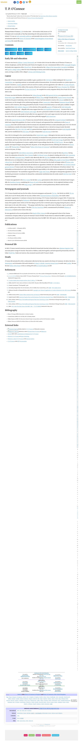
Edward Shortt (58, 691)
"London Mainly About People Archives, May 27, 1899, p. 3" (22, 280)
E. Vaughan (31, 697)
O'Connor (17, 702)
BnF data (29, 713)
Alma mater (61, 50)
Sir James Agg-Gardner (25, 685)
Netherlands (45, 713)
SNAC (27, 720)
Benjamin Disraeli (65, 102)
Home (25, 735)
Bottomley (47, 704)
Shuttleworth (67, 697)
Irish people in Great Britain (61, 160)
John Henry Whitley (12, 23)
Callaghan (60, 702)
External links (28, 53)
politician (28, 36)
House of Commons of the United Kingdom (54, 694)
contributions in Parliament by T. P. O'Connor (28, 334)
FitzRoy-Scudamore (24, 698)
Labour (39, 180)
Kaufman (39, 704)
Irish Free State (47, 131)
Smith (56, 698)
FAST (26, 710)
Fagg (7, 697)
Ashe (57, 697)
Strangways (19, 697)
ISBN (51, 283)
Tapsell (34, 704)
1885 (43, 675)
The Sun (72, 193)
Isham (44, 697)
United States (20, 713)
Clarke (42, 704)
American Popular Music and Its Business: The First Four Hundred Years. (36, 297)
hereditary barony (15, 182)
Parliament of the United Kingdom (41, 673)
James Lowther (11, 21)
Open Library (22, 720)
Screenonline (23, 341)
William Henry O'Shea (57, 675)
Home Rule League (10, 97)
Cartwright (61, 697)
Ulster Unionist (28, 155)
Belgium (60, 713)
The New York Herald (30, 89)
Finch (59, 700)
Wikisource (43, 331)
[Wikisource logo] (13, 331)
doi (65, 276)
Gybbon (9, 698)
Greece (49, 713)
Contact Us (31, 735)
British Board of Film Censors (45, 690)
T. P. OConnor (11, 341)
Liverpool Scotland (60, 120)
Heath (67, 702)
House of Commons (25, 38)
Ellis (38, 698)
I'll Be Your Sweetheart (38, 207)
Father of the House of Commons (66, 39)
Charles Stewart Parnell (64, 97)
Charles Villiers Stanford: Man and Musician (29, 294)
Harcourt (8, 700)
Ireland (21, 718)
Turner (48, 697)
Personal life (48, 49)
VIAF (20, 710)
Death (7, 53)
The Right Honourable (63, 29)
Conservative (46, 102)
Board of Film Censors (39, 213)
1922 (19, 129)
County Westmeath (28, 62)
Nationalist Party (20, 157)
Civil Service (49, 80)
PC (58, 33)
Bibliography (20, 53)
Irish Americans (50, 116)
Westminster (8, 263)
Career (20, 49)
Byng (60, 698)
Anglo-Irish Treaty (44, 171)
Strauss (52, 702)
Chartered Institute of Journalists (49, 195)
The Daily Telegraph (69, 84)
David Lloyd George (70, 48)
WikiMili (4, 2)
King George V (29, 184)
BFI (18, 341)
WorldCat (29, 710)
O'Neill (32, 702)
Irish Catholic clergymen (21, 107)
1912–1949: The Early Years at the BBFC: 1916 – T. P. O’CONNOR (26, 306)
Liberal (61, 100)
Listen (79, 2)
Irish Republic (67, 129)
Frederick (35, 698)
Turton (48, 702)
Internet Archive (30, 338)
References (12, 53)
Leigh (51, 704)
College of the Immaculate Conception (56, 67)
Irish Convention (70, 155)
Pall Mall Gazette (58, 142)
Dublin (19, 84)
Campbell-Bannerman (65, 700)
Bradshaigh (52, 697)
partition (65, 153)
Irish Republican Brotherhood (51, 109)
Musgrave (14, 697)
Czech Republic (38, 713)
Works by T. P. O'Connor (13, 336)
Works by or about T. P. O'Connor (15, 338)
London (69, 263)
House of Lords (34, 182)
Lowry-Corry (27, 700)
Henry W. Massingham (57, 688)
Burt (14, 702)
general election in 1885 (18, 120)
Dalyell (25, 704)
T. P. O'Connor (29, 329)
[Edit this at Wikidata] (49, 708)
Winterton (28, 702)
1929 (31, 129)
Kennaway (10, 702)
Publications (40, 49)
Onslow (24, 697)
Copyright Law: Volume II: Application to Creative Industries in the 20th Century (52, 290)
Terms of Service (46, 735)
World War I (12, 253)
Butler (45, 702)
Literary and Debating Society (36, 72)
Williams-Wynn (64, 698)
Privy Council (27, 180)
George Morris (25, 675)
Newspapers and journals (29, 49)
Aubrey (53, 698)
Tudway (49, 698)
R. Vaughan (36, 697)
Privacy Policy (55, 735)
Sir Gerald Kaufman (41, 265)
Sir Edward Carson (42, 155)
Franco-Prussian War (63, 87)
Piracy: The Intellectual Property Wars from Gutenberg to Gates (34, 299)
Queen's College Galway (71, 50)
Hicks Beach (54, 700)
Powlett (41, 697)
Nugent (30, 698)
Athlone (20, 62)
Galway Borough (37, 95)
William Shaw (40, 97)
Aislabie (17, 698)
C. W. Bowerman (58, 685)
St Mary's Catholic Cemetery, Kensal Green (46, 263)
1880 (40, 675)
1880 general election (52, 95)
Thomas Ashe (70, 162)
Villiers (42, 700)
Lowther (16, 700)
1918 (16, 129)
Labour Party (8, 162)
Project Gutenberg (24, 336)
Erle (27, 697)
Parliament (26, 200)
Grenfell (36, 702)
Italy (32, 713)
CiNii (18, 715)
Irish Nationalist (66, 107)
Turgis (10, 697)
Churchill (41, 702)
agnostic (49, 107)
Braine (64, 702)
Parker (55, 702)
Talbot (38, 700)
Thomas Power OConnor (34, 331)
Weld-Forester (33, 700)
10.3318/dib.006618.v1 (71, 276)
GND (23, 710)
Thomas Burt (69, 45)
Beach (50, 700)
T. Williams (21, 700)
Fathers (19, 694)
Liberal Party (27, 67)
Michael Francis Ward (25, 676)
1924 (25, 129)
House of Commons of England (33, 694)
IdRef (18, 720)
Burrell (12, 700)
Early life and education (11, 49)
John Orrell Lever (42, 676)
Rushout (13, 698)
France (24, 713)
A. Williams (30, 704)
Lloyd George (23, 702)
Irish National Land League (28, 111)
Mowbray (46, 700)
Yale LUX (31, 720)
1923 (22, 129)
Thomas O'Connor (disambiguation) (35, 18)
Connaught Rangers (70, 65)
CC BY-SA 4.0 (41, 725)
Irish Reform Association (26, 153)
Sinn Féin (47, 157)
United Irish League (42, 135)
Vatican (53, 713)
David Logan (58, 678)
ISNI (18, 710)
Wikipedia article (47, 724)
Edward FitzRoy (11, 26)
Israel (56, 713)
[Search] (30, 2)
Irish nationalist (21, 36)
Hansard (10, 334)
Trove (18, 718)
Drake (41, 698)
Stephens (45, 698)
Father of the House (15, 265)
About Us (38, 735)
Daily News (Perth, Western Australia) (49, 16)
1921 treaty (26, 131)
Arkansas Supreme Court (66, 248)
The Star (54, 193)
